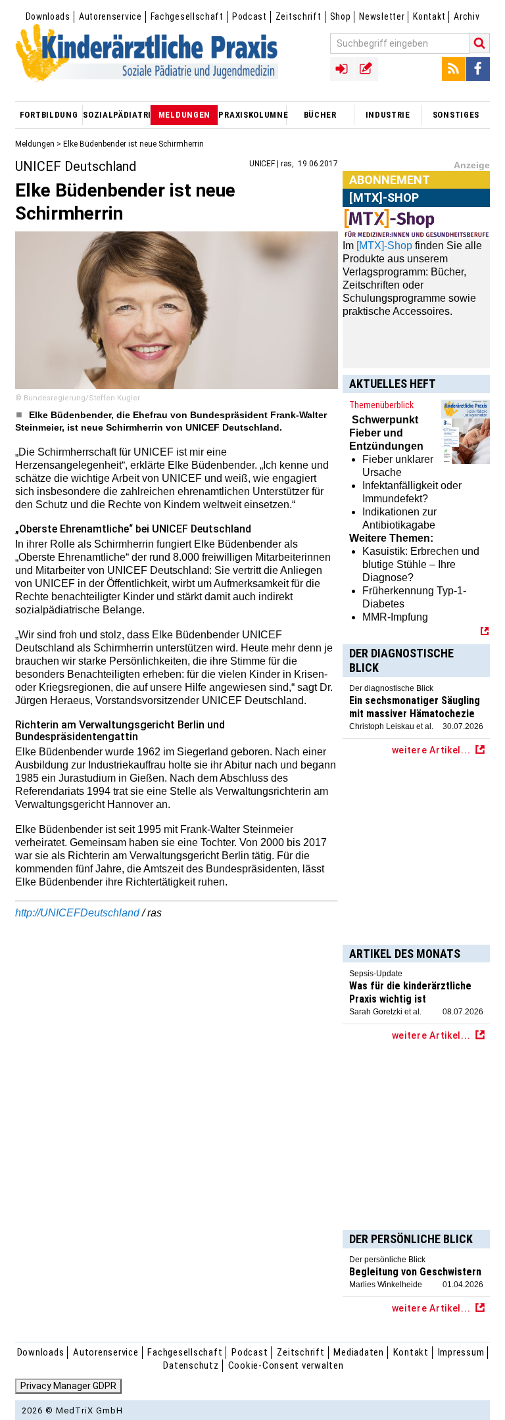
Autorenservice (110, 16)
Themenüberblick (381, 405)
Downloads (48, 16)
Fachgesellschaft (187, 16)
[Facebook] (478, 69)
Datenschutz (190, 1365)
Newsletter (381, 16)
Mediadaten (358, 1352)
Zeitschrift (299, 16)
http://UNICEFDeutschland (77, 912)
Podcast (249, 16)
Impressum (461, 1352)
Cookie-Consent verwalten (286, 1365)
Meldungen (35, 144)
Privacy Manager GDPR (68, 1386)
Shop (340, 16)
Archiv (466, 16)
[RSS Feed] (454, 69)
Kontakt (429, 16)
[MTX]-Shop (384, 245)
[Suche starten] (480, 43)
